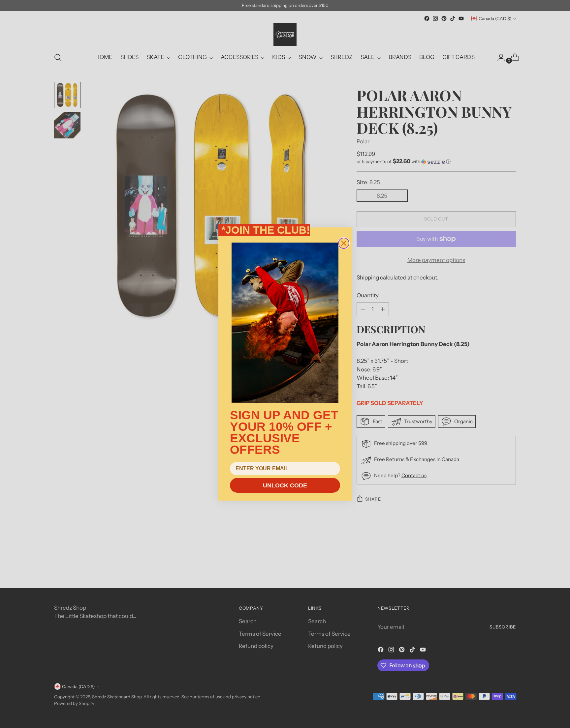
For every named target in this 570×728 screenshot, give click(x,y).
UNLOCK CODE (285, 485)
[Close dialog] (343, 243)
